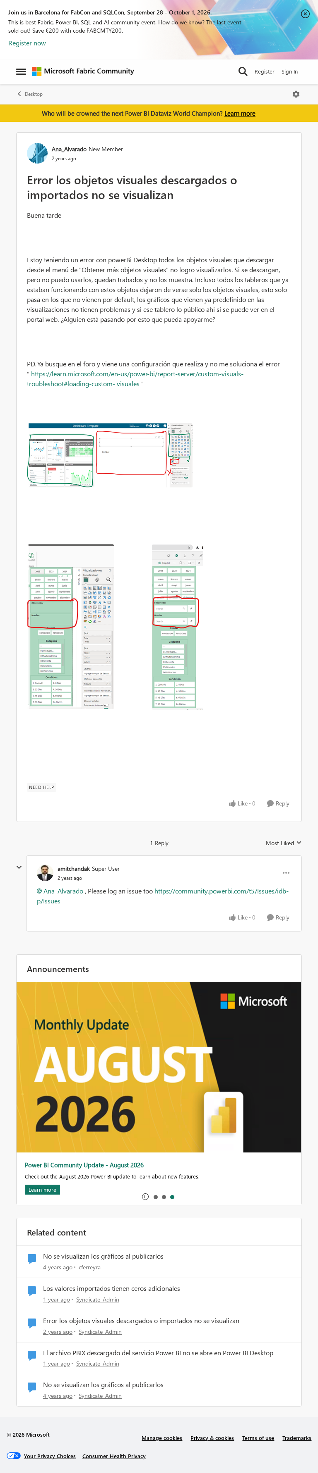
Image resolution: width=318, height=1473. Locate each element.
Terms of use (258, 1437)
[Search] (243, 71)
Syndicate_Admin (97, 1299)
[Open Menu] (296, 94)
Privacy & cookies (212, 1437)
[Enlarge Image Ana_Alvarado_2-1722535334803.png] (177, 627)
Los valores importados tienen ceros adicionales (111, 1288)
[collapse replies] (19, 867)
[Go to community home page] (83, 71)
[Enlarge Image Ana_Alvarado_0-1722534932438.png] (110, 455)
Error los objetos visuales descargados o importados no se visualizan (141, 1320)
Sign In (290, 71)
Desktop (34, 94)
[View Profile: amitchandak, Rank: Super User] (45, 873)
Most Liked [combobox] (284, 843)
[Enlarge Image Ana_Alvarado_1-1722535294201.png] (70, 626)
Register (265, 71)
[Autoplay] (145, 1197)
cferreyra (90, 1267)
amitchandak (74, 868)
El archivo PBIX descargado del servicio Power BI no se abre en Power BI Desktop (158, 1353)
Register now (27, 42)
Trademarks (296, 1437)
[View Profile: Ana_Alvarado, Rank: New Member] (37, 153)
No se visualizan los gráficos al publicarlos (103, 1256)
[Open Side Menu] (21, 71)
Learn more (239, 113)
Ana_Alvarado (69, 149)
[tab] (155, 1197)
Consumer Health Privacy (114, 1455)
